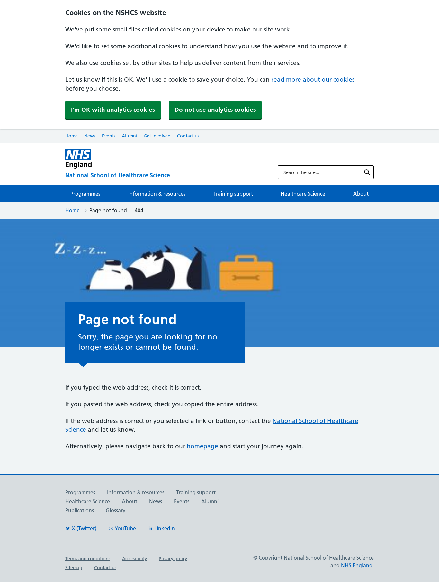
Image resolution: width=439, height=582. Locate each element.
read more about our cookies (312, 79)
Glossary (115, 510)
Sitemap (73, 567)
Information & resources (156, 193)
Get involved (157, 136)
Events (108, 136)
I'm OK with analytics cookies (113, 109)
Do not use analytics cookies (215, 109)
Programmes (85, 193)
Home (71, 136)
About (361, 193)
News (89, 136)
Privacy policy (173, 558)
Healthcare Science (303, 193)
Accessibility (134, 558)
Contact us (188, 136)
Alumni (129, 136)
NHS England (356, 565)
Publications (79, 510)
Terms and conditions (87, 558)
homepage (202, 446)
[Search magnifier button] (367, 172)
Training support (233, 193)
